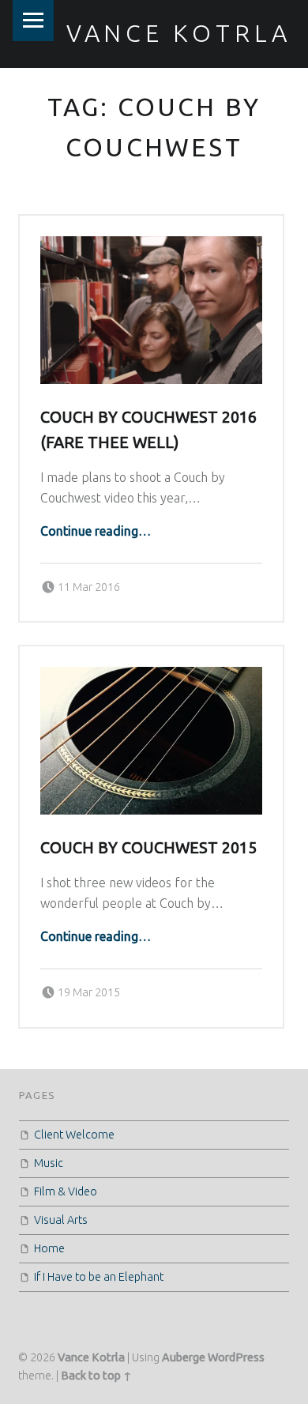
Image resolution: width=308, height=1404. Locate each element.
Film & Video (65, 1191)
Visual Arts (61, 1220)
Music (48, 1163)
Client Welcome (74, 1134)
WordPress (236, 1357)
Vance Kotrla (178, 33)
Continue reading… (95, 531)
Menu (33, 20)
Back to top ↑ (96, 1375)
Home (49, 1248)
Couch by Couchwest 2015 (148, 847)
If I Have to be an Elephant (98, 1276)
